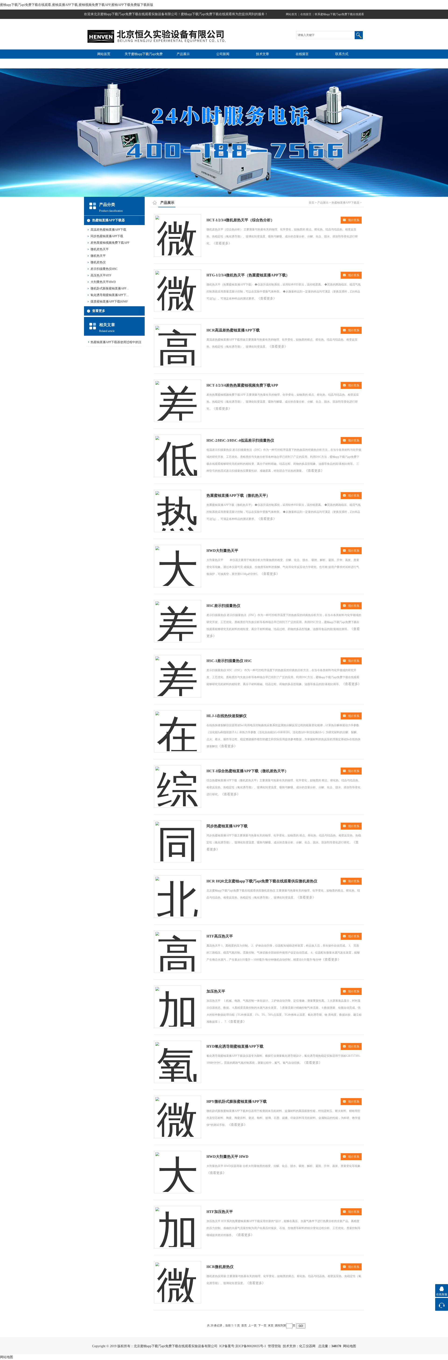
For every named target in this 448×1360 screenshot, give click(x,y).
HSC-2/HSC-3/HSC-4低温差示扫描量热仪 (240, 440)
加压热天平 (215, 991)
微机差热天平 (100, 249)
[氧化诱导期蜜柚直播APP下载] (177, 1057)
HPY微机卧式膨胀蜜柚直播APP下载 (236, 1101)
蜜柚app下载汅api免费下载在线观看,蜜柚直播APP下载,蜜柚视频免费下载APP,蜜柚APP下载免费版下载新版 (76, 5)
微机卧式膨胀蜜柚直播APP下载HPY (114, 288)
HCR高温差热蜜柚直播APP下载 (233, 330)
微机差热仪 (98, 262)
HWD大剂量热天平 (222, 551)
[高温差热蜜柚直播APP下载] (177, 341)
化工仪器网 (307, 1346)
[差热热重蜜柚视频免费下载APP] (177, 396)
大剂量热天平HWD (103, 282)
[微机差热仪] (177, 1278)
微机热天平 (98, 255)
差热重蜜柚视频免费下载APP (110, 242)
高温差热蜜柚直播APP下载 (108, 229)
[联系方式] (441, 1304)
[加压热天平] (177, 1002)
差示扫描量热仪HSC (104, 269)
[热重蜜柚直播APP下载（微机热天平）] (177, 506)
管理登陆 (274, 1346)
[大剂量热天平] (177, 562)
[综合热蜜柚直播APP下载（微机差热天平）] (177, 782)
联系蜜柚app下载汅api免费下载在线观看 (339, 14)
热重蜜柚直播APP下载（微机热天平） (238, 495)
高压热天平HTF (101, 275)
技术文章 (262, 54)
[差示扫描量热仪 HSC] (177, 672)
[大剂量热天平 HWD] (177, 1168)
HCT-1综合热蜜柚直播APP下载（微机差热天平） (247, 771)
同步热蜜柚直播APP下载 (107, 236)
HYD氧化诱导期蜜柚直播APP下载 (234, 1046)
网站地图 (349, 1346)
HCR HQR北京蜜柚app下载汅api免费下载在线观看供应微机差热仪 (261, 881)
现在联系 (353, 220)
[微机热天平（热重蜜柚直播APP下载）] (177, 286)
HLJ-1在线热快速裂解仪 (226, 716)
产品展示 (183, 54)
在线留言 (306, 14)
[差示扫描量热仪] (177, 617)
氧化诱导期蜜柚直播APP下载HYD (113, 295)
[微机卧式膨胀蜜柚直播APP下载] (177, 1112)
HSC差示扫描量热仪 (223, 606)
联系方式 (341, 54)
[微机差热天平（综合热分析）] (177, 231)
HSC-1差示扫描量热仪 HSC (229, 661)
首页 (311, 202)
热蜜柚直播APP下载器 (108, 220)
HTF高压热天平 (219, 936)
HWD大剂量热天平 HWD (227, 1157)
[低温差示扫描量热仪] (177, 451)
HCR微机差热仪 (220, 1267)
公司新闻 (222, 54)
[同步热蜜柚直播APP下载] (177, 837)
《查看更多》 (222, 243)
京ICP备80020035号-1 (250, 1346)
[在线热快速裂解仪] (177, 727)
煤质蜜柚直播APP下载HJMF (109, 301)
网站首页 (291, 14)
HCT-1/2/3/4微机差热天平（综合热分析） (240, 220)
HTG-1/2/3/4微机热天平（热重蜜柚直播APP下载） (248, 275)
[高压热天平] (177, 947)
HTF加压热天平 (219, 1212)
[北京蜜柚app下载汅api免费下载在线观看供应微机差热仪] (177, 892)
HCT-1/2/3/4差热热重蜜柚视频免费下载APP (242, 385)
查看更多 (98, 311)
